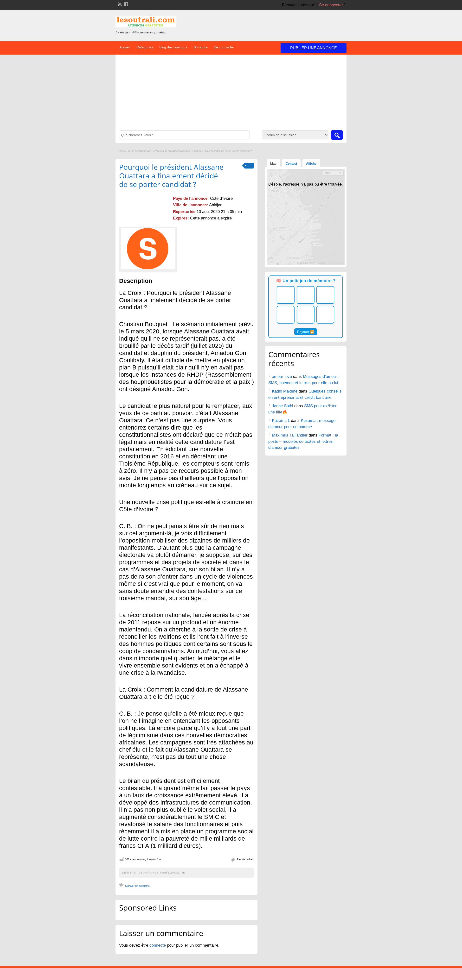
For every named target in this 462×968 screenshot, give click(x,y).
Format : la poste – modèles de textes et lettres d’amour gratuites (303, 441)
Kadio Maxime (284, 391)
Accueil (124, 47)
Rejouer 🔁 (305, 332)
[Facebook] (126, 4)
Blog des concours (173, 47)
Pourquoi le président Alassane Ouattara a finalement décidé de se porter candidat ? (171, 175)
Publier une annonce (313, 48)
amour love (282, 376)
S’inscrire (201, 47)
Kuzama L (281, 420)
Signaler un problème (137, 885)
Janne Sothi (282, 406)
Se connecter (331, 5)
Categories (144, 47)
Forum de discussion (139, 151)
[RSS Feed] (119, 4)
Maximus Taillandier (290, 435)
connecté (158, 945)
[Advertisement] (231, 94)
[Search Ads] (337, 135)
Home (120, 151)
